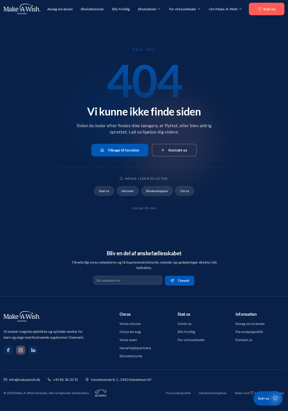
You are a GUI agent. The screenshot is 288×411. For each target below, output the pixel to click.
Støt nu (269, 9)
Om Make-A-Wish (223, 9)
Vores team (128, 340)
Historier (128, 191)
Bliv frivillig (121, 9)
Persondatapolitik (249, 331)
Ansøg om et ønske (250, 323)
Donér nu (184, 323)
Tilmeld (183, 280)
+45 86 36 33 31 (65, 379)
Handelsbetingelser (213, 393)
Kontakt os (178, 150)
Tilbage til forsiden (123, 150)
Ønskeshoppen (157, 191)
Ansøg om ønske (60, 9)
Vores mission (130, 323)
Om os (184, 191)
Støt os (104, 191)
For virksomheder (182, 9)
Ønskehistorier (92, 9)
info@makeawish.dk (24, 379)
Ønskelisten (147, 9)
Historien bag (130, 331)
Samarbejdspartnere (135, 348)
